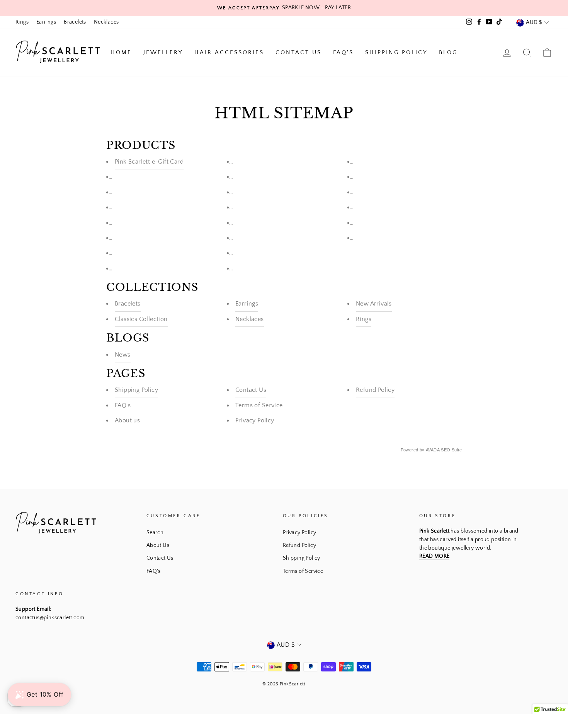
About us (127, 420)
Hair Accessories (229, 52)
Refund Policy (375, 389)
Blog (448, 52)
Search (154, 533)
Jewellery (163, 52)
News (123, 354)
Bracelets (75, 22)
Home (121, 52)
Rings (22, 22)
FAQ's (343, 52)
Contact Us (298, 52)
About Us (157, 545)
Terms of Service (258, 405)
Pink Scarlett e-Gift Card (149, 161)
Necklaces (106, 22)
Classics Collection (141, 319)
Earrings (46, 22)
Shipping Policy (396, 52)
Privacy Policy (254, 420)
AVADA (433, 450)
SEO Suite (451, 450)
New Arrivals (374, 303)
